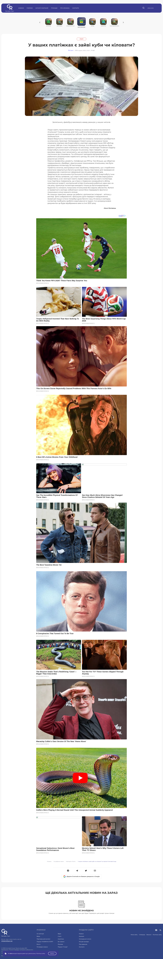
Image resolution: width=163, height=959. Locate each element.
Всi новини (61, 941)
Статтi (81, 39)
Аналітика (61, 939)
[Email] (95, 871)
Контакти (75, 8)
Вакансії (148, 934)
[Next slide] (123, 22)
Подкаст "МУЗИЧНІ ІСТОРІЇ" (45, 941)
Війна (38, 936)
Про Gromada (65, 8)
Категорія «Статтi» (71, 861)
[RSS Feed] (160, 930)
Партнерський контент (43, 939)
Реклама (60, 944)
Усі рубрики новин (59, 861)
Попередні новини (42, 947)
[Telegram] (77, 871)
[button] (68, 871)
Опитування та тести (85, 939)
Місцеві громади (84, 941)
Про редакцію (83, 944)
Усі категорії (40, 933)
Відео (59, 933)
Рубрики (30, 8)
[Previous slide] (39, 22)
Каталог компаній (41, 8)
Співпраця (142, 934)
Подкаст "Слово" (63, 947)
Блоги (38, 944)
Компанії (81, 936)
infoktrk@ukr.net (6, 941)
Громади (54, 8)
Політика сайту (157, 934)
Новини (21, 8)
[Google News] (156, 930)
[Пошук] (143, 8)
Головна (49, 861)
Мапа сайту (134, 934)
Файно (52, 953)
